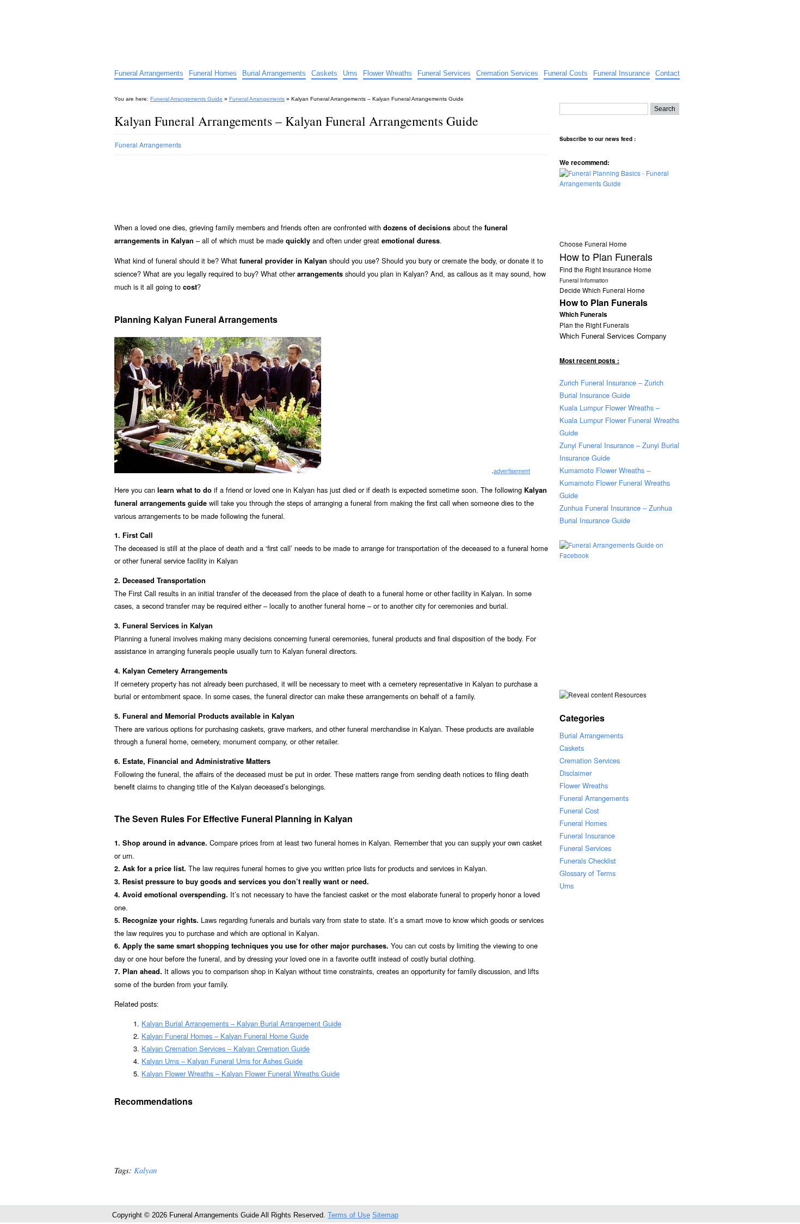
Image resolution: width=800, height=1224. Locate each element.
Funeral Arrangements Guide (198, 9)
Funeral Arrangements (148, 73)
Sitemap (385, 1215)
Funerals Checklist (587, 860)
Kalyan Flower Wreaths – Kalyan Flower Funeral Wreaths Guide (240, 1073)
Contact (667, 73)
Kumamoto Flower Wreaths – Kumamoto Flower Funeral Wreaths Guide (614, 482)
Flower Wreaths (387, 73)
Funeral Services (444, 73)
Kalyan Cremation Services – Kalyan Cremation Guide (225, 1048)
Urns (350, 73)
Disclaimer (575, 773)
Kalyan (145, 1170)
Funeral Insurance (621, 73)
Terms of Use (349, 1215)
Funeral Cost (579, 810)
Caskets (324, 73)
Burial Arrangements (274, 73)
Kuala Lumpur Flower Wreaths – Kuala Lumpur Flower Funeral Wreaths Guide (619, 420)
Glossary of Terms (587, 873)
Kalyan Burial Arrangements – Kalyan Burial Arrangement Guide (241, 1023)
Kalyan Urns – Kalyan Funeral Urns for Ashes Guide (222, 1061)
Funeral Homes (213, 73)
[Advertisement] (312, 184)
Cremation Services (507, 73)
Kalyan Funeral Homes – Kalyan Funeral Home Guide (225, 1036)
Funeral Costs (566, 73)
